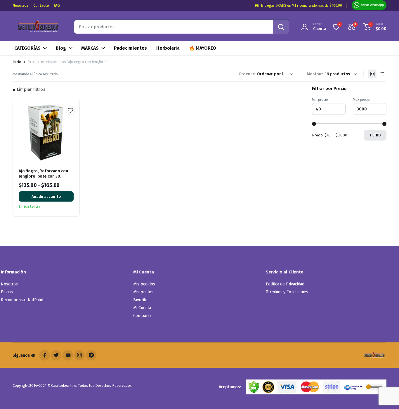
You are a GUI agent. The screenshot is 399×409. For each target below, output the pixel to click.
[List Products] (382, 74)
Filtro (375, 135)
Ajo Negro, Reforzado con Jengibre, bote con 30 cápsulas (43, 176)
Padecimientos (130, 48)
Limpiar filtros (31, 89)
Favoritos (141, 299)
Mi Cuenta (142, 307)
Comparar (142, 315)
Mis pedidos (144, 284)
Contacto (41, 6)
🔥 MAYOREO (202, 48)
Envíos (7, 292)
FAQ (57, 6)
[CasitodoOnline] (37, 27)
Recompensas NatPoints (23, 299)
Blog (61, 48)
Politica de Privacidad (285, 284)
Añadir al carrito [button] (46, 196)
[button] (374, 26)
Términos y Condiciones (287, 292)
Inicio (17, 62)
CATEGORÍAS (27, 48)
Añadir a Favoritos (70, 110)
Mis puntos (143, 292)
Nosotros (20, 6)
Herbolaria (167, 48)
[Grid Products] (372, 74)
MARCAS (89, 48)
